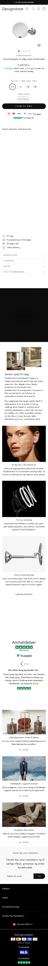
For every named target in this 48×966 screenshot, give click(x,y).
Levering (9, 261)
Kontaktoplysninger (10, 906)
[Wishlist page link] (28, 9)
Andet (5, 897)
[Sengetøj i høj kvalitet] (24, 814)
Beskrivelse (10, 255)
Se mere (24, 750)
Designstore (12, 9)
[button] (26, 664)
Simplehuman (24, 56)
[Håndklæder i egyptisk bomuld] (24, 768)
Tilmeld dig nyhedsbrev (13, 915)
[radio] (12, 87)
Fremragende (28, 117)
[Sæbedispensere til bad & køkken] (24, 722)
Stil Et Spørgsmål (14, 272)
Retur (7, 266)
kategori (6, 888)
